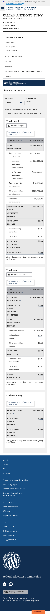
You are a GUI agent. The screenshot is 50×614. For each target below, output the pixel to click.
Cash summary (12, 50)
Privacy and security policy (15, 480)
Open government (11, 507)
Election (9, 98)
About (5, 460)
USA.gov (6, 511)
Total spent (10, 47)
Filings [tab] (8, 76)
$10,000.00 (38, 183)
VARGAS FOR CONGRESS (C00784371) (24, 113)
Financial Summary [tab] (14, 38)
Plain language (10, 484)
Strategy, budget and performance (12, 494)
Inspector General (11, 515)
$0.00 (40, 229)
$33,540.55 (38, 207)
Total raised (11, 43)
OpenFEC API (8, 527)
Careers (6, 464)
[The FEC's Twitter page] (4, 584)
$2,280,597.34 (36, 161)
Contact (6, 473)
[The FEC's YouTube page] (11, 584)
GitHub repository (11, 531)
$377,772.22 (37, 191)
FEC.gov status (9, 540)
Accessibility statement (13, 489)
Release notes (9, 535)
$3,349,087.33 (36, 297)
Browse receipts (17, 126)
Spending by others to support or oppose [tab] (23, 71)
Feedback (38, 612)
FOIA (5, 522)
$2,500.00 (38, 199)
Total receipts (14, 141)
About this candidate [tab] (14, 57)
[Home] (21, 9)
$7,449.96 (38, 330)
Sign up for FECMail (17, 592)
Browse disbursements (20, 275)
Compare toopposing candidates (17, 83)
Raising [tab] (8, 62)
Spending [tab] (9, 66)
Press (5, 469)
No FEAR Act (8, 502)
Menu (2, 8)
